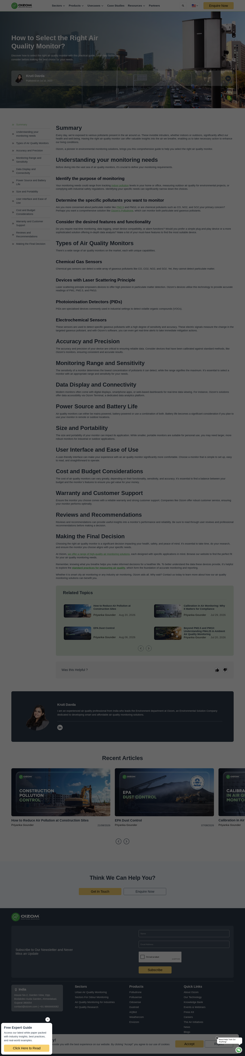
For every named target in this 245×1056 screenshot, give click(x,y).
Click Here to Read (27, 1048)
